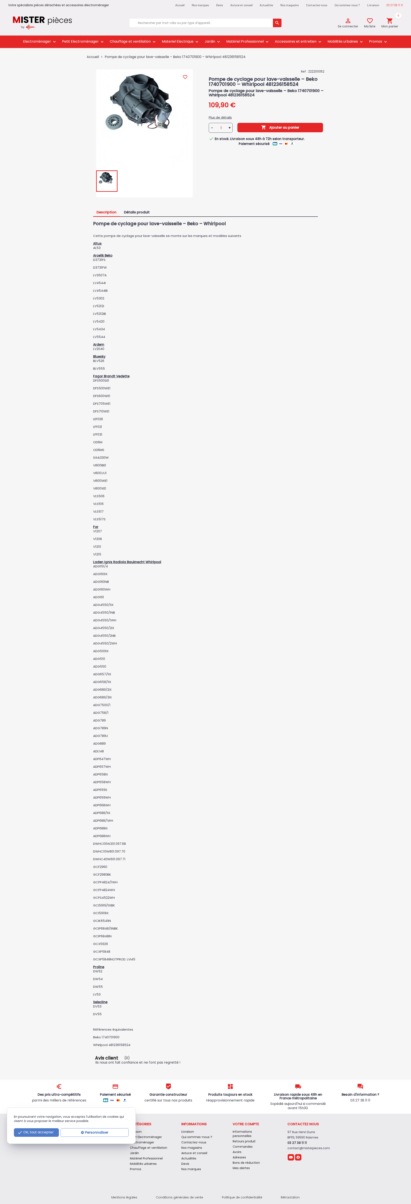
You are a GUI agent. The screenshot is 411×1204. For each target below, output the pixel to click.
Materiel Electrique (181, 41)
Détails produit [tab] (137, 212)
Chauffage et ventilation (133, 41)
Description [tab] (106, 212)
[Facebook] (298, 1157)
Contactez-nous (316, 5)
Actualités (266, 5)
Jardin (213, 41)
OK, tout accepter (35, 1132)
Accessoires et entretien (298, 41)
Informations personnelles (242, 1134)
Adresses (239, 1157)
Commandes (243, 1146)
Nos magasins (289, 5)
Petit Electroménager (83, 41)
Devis (219, 5)
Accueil (180, 5)
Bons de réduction (246, 1163)
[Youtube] (290, 1157)
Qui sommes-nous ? (347, 5)
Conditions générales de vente (179, 1197)
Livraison (373, 5)
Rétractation (290, 1197)
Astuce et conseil (241, 5)
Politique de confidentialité (242, 1197)
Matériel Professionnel (248, 41)
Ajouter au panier (280, 127)
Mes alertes (241, 1168)
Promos (378, 41)
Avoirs (237, 1152)
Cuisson (136, 1132)
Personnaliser (96, 1132)
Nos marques (200, 5)
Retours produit (244, 1141)
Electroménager (40, 41)
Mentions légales (124, 1197)
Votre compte (246, 1124)
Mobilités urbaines (346, 41)
